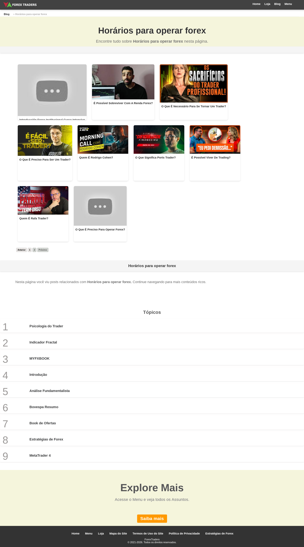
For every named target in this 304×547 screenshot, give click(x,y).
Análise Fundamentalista (49, 391)
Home (256, 4)
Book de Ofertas (42, 423)
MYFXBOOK (39, 358)
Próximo (43, 250)
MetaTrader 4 (40, 455)
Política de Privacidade (184, 533)
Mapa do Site (118, 533)
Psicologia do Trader (46, 326)
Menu (288, 4)
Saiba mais (152, 518)
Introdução (38, 375)
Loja (267, 4)
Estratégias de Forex (46, 439)
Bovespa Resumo (43, 407)
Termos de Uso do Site (148, 533)
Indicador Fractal (43, 342)
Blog (277, 4)
